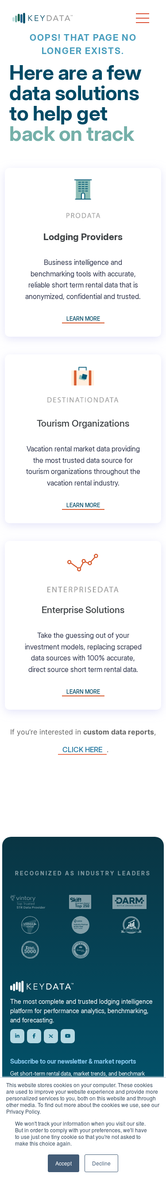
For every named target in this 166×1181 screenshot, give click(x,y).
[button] (142, 18)
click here (82, 749)
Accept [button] (63, 1163)
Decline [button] (101, 1163)
